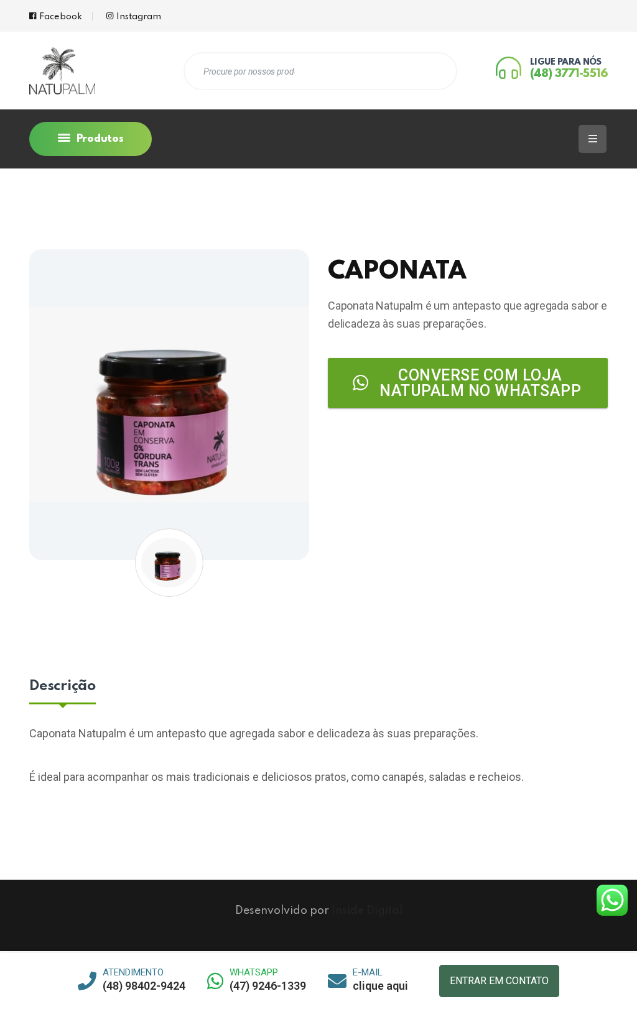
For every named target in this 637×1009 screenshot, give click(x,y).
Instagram (138, 16)
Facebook (60, 16)
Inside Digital (367, 910)
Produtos (98, 139)
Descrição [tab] (62, 686)
